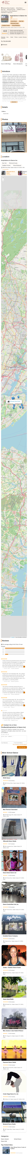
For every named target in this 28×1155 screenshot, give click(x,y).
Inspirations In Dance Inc (6, 12)
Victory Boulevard (16, 25)
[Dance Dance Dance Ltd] (14, 860)
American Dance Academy (9, 8)
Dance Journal (5, 1139)
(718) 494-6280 (7, 41)
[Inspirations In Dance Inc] (5, 19)
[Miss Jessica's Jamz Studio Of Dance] (14, 1018)
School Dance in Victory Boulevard (9, 11)
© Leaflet (12, 637)
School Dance (19, 8)
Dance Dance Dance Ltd (15, 401)
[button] (16, 409)
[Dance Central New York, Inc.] (14, 892)
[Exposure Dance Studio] (14, 1050)
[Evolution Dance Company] (14, 924)
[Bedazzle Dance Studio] (14, 1112)
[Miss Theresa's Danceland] (14, 797)
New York (3, 9)
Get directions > (6, 169)
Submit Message (21, 747)
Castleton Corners (21, 9)
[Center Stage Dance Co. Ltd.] (14, 1081)
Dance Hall (4, 1141)
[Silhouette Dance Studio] (14, 829)
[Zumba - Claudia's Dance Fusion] (14, 955)
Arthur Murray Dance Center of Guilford (18, 1150)
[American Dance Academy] (5, 2)
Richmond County (11, 9)
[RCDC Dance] (14, 766)
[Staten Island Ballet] (14, 987)
